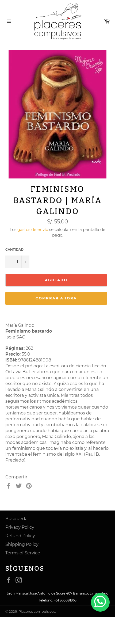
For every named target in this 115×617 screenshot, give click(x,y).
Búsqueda (16, 518)
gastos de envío (32, 229)
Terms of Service (22, 552)
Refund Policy (20, 535)
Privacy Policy (19, 527)
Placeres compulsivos (36, 612)
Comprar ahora (56, 298)
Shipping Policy (22, 544)
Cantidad (14, 249)
